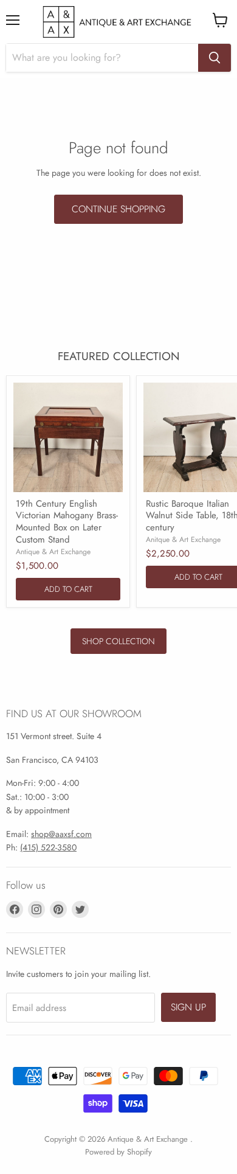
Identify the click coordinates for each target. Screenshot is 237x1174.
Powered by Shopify (118, 1152)
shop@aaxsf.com (61, 834)
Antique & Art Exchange (53, 551)
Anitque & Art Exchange (183, 539)
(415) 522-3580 (48, 847)
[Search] (214, 58)
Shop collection (118, 641)
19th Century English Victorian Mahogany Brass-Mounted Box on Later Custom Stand (67, 521)
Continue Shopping (118, 209)
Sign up (188, 1007)
